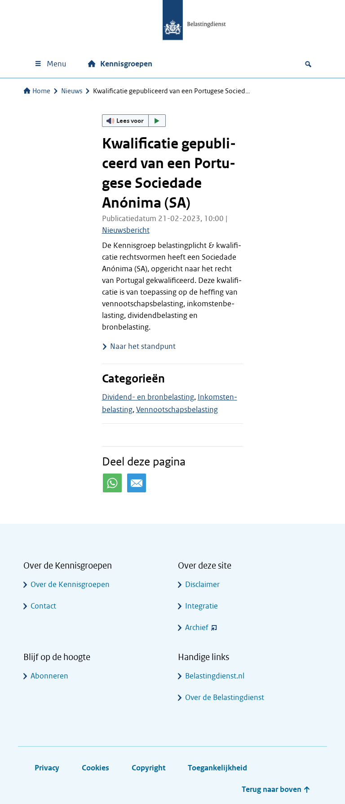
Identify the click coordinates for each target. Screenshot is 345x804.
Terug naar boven (272, 789)
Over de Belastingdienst (224, 697)
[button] (134, 120)
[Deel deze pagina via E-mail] (136, 483)
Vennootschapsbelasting (177, 409)
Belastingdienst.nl (214, 676)
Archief (196, 627)
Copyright (148, 768)
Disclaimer (202, 584)
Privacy (47, 768)
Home (41, 91)
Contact (43, 606)
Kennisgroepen (126, 64)
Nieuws (71, 91)
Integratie (201, 606)
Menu (56, 64)
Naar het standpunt (143, 346)
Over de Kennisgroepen (70, 584)
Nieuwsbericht (126, 230)
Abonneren (49, 676)
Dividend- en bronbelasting (148, 397)
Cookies (95, 768)
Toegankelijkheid (217, 768)
